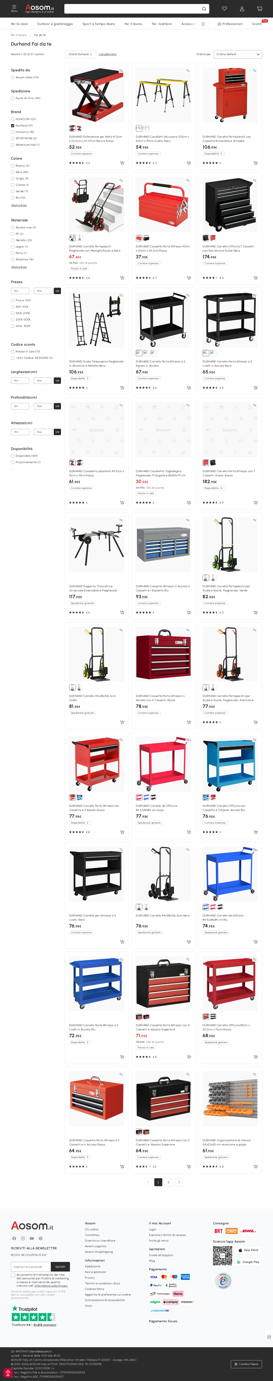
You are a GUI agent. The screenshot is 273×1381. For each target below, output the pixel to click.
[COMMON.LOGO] (39, 8)
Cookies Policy (94, 1289)
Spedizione (92, 1266)
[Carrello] (259, 8)
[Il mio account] (242, 8)
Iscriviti (60, 1267)
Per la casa (19, 24)
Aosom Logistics (96, 1246)
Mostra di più (19, 205)
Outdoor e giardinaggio (55, 24)
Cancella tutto (107, 54)
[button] (8, 1373)
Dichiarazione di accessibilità (105, 1300)
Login (152, 1229)
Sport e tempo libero (99, 24)
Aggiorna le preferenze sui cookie (108, 1294)
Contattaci (92, 1235)
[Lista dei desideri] (224, 8)
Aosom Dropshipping (99, 1252)
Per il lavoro (133, 24)
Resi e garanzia (95, 1272)
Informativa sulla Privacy (51, 1285)
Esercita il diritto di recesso (167, 1235)
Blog (152, 1261)
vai (57, 290)
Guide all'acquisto (161, 1255)
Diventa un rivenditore (100, 1240)
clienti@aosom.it (40, 1351)
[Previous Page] (148, 1182)
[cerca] (204, 9)
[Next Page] (179, 1182)
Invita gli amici (159, 1240)
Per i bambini (162, 24)
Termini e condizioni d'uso (102, 1283)
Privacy (90, 1278)
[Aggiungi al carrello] (122, 163)
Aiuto (88, 1305)
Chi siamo (91, 1229)
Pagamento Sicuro (163, 1321)
